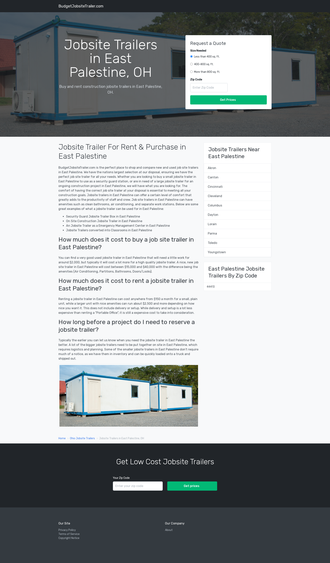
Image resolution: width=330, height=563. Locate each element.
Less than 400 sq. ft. (207, 56)
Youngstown (217, 252)
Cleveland (215, 196)
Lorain (212, 224)
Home (62, 438)
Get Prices (228, 100)
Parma (212, 233)
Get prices (191, 486)
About (169, 530)
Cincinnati (215, 186)
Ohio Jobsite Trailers (82, 438)
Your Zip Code (121, 478)
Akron (212, 168)
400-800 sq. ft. (204, 64)
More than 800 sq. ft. (207, 72)
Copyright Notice (68, 538)
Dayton (213, 215)
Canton (213, 177)
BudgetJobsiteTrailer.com (80, 6)
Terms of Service (69, 534)
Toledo (212, 243)
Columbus (215, 205)
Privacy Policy (67, 530)
